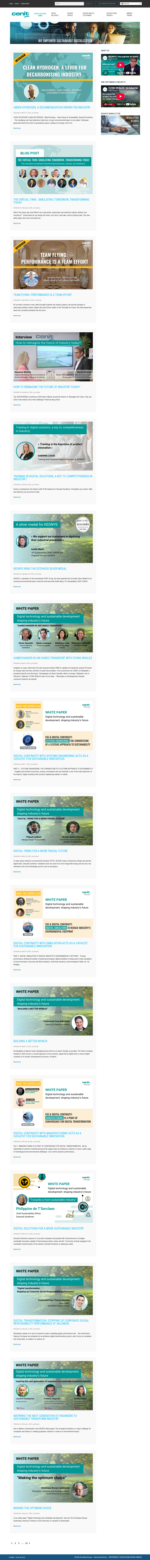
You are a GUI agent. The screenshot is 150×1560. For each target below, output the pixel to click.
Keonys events (70, 14)
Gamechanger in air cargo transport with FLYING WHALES (52, 658)
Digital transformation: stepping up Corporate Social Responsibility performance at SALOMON (51, 1322)
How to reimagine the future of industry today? (46, 387)
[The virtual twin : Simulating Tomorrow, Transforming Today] (53, 171)
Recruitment (25, 4)
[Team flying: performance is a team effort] (53, 266)
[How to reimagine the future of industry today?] (53, 358)
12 (26, 1543)
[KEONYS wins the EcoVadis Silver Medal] (53, 540)
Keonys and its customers (88, 14)
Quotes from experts (112, 14)
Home (11, 4)
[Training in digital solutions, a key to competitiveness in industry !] (53, 448)
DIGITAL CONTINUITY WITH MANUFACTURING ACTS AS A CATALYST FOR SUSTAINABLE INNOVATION (47, 1135)
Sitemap (11, 1557)
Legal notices (20, 1557)
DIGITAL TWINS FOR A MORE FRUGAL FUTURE (40, 851)
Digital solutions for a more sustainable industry (48, 1228)
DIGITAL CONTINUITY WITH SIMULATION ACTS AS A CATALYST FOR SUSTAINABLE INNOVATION (50, 945)
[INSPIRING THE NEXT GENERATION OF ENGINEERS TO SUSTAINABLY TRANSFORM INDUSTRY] (53, 1387)
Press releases (54, 14)
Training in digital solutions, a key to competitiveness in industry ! (52, 478)
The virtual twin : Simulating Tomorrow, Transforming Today (51, 201)
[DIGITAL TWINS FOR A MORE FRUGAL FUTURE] (53, 822)
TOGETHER (107, 3)
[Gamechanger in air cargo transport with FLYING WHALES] (53, 629)
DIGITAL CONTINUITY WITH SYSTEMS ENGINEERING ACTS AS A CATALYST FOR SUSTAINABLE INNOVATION (50, 757)
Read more (17, 128)
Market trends (130, 14)
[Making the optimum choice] (53, 1479)
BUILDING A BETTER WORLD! (30, 1041)
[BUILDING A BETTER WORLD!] (53, 1012)
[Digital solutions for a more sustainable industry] (53, 1200)
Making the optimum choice (32, 1508)
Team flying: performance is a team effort (42, 295)
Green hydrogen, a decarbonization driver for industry (51, 107)
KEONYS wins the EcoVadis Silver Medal (40, 568)
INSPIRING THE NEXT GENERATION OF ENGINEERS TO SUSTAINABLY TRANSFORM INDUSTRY (45, 1417)
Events (17, 4)
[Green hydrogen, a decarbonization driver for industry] (53, 79)
